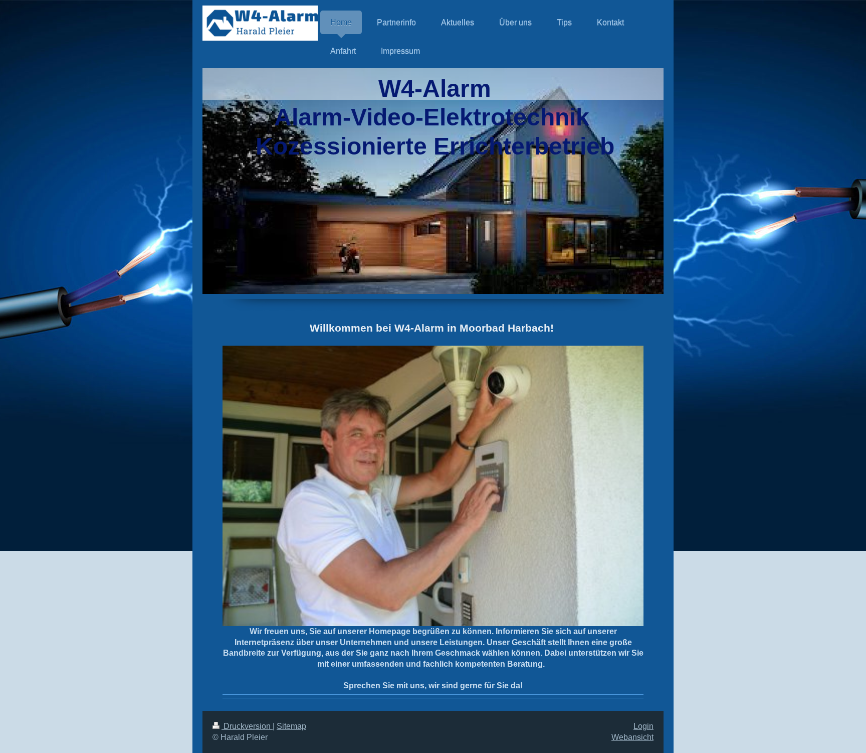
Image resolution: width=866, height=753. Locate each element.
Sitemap (291, 726)
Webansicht (632, 737)
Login (643, 726)
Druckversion (247, 726)
